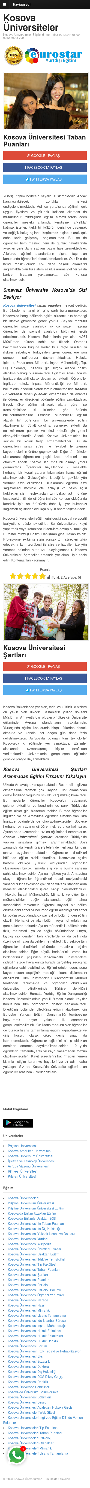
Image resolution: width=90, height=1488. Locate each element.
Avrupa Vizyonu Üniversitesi (28, 1166)
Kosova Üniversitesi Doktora (28, 1366)
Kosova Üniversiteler (31, 22)
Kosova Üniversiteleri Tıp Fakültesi (33, 1427)
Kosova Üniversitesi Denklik (28, 1381)
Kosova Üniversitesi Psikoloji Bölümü (34, 1289)
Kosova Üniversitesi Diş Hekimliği (32, 1371)
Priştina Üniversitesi (22, 1145)
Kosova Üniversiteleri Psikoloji (29, 1438)
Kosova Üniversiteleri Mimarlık (30, 1448)
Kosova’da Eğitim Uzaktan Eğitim (32, 1213)
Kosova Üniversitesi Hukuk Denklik (33, 1341)
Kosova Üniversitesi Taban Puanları (44, 140)
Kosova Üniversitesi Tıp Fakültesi (32, 1264)
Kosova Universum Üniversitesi (30, 1156)
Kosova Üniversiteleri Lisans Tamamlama (38, 1453)
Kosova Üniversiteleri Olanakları (31, 1443)
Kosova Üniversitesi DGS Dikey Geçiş (35, 1376)
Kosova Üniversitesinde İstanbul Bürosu (37, 1320)
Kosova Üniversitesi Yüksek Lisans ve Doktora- (42, 1233)
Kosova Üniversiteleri (23, 1198)
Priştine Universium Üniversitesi (31, 1203)
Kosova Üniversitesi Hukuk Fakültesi (34, 1330)
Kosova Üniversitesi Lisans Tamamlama (37, 1315)
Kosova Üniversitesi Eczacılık (29, 1361)
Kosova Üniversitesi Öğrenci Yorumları (36, 1295)
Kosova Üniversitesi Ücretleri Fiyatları (35, 1249)
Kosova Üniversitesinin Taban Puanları (36, 1223)
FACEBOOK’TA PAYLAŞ (44, 678)
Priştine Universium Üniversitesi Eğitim (36, 1208)
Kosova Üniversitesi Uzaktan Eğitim (33, 1254)
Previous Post (45, 1086)
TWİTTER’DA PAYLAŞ (45, 690)
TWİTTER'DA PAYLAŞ (45, 179)
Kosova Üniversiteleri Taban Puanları (35, 1432)
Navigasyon (22, 4)
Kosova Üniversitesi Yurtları (28, 1238)
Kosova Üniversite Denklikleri (29, 1386)
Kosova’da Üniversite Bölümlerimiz (33, 1392)
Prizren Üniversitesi (22, 1176)
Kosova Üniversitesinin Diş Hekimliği (34, 1228)
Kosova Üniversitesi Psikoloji (28, 1284)
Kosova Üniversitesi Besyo (27, 1402)
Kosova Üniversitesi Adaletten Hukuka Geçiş (40, 1407)
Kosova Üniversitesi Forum (27, 1346)
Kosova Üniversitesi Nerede (28, 1300)
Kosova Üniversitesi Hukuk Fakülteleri (35, 1335)
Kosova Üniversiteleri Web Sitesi (31, 1412)
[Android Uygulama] (18, 1123)
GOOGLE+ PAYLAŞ (45, 155)
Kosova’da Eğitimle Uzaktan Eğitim (33, 1218)
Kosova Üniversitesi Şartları (34, 651)
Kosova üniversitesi (19, 305)
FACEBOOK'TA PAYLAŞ (44, 167)
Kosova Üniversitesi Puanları (28, 1279)
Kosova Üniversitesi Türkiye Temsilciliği (36, 1259)
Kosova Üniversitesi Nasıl (26, 1305)
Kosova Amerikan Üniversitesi (29, 1150)
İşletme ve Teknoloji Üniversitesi (31, 1161)
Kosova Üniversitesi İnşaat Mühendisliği (37, 1325)
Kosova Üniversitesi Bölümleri (29, 1397)
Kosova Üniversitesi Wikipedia (29, 1244)
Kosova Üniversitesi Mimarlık (29, 1310)
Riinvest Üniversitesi (22, 1171)
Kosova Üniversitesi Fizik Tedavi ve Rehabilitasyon (44, 1351)
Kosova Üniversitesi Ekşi (25, 1356)
